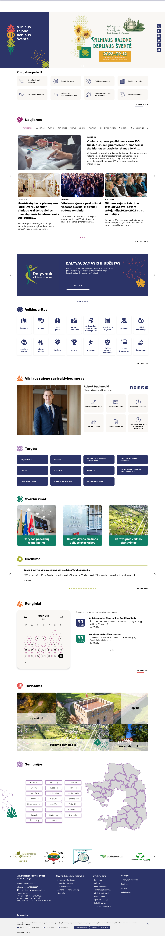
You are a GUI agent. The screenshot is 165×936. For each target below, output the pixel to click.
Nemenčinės (73, 799)
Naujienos (27, 128)
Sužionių (73, 815)
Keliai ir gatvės (100, 903)
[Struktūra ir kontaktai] (159, 26)
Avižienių (34, 782)
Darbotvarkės (126, 892)
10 (26, 644)
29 (55, 656)
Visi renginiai (142, 671)
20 (43, 650)
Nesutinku (104, 928)
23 (61, 650)
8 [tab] (81, 588)
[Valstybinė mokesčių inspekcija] (141, 857)
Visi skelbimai (142, 588)
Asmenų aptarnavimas (129, 880)
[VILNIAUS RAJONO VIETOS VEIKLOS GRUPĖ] (54, 857)
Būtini (22, 927)
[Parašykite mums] (159, 50)
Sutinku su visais (81, 928)
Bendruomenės (100, 886)
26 (38, 656)
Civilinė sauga (137, 128)
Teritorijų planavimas (102, 890)
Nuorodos (61, 893)
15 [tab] (93, 588)
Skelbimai (123, 128)
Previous (10, 176)
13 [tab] (90, 588)
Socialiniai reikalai (108, 128)
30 (61, 656)
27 (43, 656)
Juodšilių (54, 788)
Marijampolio (73, 793)
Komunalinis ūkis (77, 128)
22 (55, 650)
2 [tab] (83, 66)
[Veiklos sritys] (159, 36)
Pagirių (34, 809)
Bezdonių (54, 782)
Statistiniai (50, 927)
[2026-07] (25, 617)
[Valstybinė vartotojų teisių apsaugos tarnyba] (83, 857)
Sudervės (53, 815)
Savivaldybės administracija (70, 876)
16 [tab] (95, 588)
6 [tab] (85, 301)
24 (26, 656)
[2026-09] (61, 617)
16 (61, 644)
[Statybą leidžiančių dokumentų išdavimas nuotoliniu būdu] (25, 857)
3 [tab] (84, 237)
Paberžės (73, 804)
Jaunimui (92, 128)
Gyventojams (99, 876)
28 (49, 656)
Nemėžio (53, 804)
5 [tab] (84, 301)
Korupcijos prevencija (66, 883)
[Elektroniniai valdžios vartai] (112, 857)
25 (32, 656)
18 (32, 650)
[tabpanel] (82, 40)
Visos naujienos (141, 241)
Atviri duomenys (64, 886)
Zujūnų (54, 820)
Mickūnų (53, 799)
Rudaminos (73, 809)
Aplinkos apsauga (101, 900)
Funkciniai (35, 927)
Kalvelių (73, 788)
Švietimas (40, 128)
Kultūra (51, 128)
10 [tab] (85, 588)
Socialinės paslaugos (102, 906)
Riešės (54, 809)
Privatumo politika (23, 925)
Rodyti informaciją (23, 933)
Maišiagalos (53, 793)
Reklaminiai (65, 927)
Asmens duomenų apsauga (68, 890)
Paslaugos (125, 876)
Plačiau (78, 285)
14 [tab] (91, 588)
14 (49, 644)
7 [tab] (87, 301)
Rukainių (34, 815)
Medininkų (34, 799)
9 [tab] (83, 588)
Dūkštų (34, 788)
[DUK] (159, 45)
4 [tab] (82, 301)
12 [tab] (88, 588)
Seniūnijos (62, 128)
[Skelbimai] (159, 40)
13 (43, 644)
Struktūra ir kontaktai (66, 880)
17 (26, 650)
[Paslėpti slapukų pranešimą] (147, 923)
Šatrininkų (34, 820)
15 (55, 644)
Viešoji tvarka (99, 896)
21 (49, 650)
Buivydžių (73, 782)
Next (155, 176)
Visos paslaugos (141, 105)
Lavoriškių (34, 793)
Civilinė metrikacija (102, 893)
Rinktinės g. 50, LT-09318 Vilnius (32, 890)
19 (38, 650)
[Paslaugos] (159, 31)
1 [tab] (81, 66)
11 (32, 644)
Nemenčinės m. (34, 804)
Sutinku (94, 928)
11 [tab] (86, 588)
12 (38, 644)
